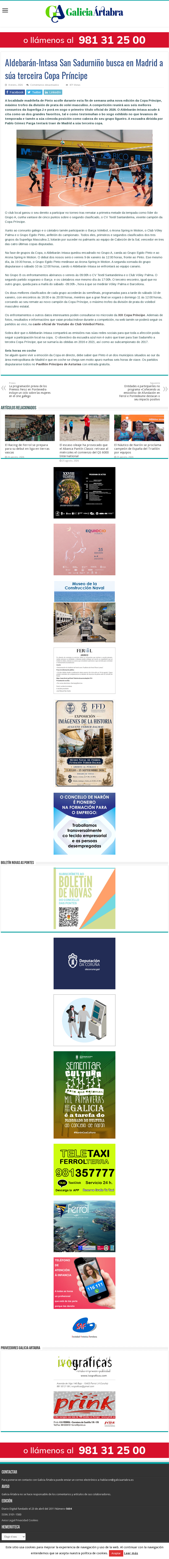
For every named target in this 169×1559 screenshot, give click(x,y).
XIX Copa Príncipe (131, 315)
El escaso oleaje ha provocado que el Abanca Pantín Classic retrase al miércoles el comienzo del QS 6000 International (84, 450)
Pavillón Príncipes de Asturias (58, 364)
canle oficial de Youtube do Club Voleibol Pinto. (68, 324)
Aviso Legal (8, 1520)
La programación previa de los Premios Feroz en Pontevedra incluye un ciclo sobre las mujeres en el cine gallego (29, 390)
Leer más (131, 1553)
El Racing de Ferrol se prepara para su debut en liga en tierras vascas (27, 448)
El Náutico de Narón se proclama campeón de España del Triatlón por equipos (137, 448)
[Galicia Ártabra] (84, 13)
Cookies (33, 1520)
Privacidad (22, 1520)
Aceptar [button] (116, 1553)
